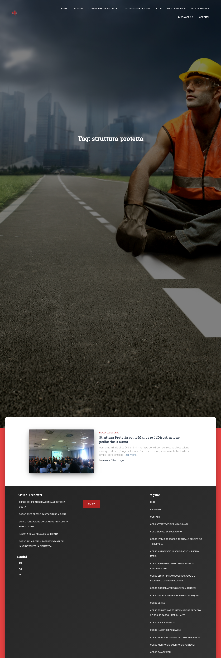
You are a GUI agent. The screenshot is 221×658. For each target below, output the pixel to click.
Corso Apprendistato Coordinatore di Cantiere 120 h (172, 566)
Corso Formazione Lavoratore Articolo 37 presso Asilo (43, 524)
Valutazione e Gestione (138, 8)
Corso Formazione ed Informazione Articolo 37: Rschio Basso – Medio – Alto (175, 612)
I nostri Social (175, 8)
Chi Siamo (78, 8)
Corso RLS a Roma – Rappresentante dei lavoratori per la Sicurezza (41, 543)
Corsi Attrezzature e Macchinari (169, 524)
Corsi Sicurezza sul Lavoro (104, 8)
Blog (159, 8)
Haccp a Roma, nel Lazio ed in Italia (38, 534)
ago (117, 460)
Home (64, 8)
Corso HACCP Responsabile (165, 630)
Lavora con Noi (185, 17)
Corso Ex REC (157, 603)
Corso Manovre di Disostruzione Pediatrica (175, 637)
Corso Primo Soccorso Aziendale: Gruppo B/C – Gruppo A (176, 541)
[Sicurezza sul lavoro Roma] (14, 13)
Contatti (204, 17)
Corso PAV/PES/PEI (160, 652)
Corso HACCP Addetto (162, 622)
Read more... (130, 454)
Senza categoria (109, 432)
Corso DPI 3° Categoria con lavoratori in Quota (42, 504)
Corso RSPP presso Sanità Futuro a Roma (42, 514)
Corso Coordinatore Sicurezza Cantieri (173, 588)
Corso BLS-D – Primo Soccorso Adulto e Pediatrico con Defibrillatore (172, 578)
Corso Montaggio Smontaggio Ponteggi (172, 645)
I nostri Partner (200, 8)
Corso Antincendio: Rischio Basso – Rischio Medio (174, 553)
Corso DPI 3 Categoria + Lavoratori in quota (175, 595)
